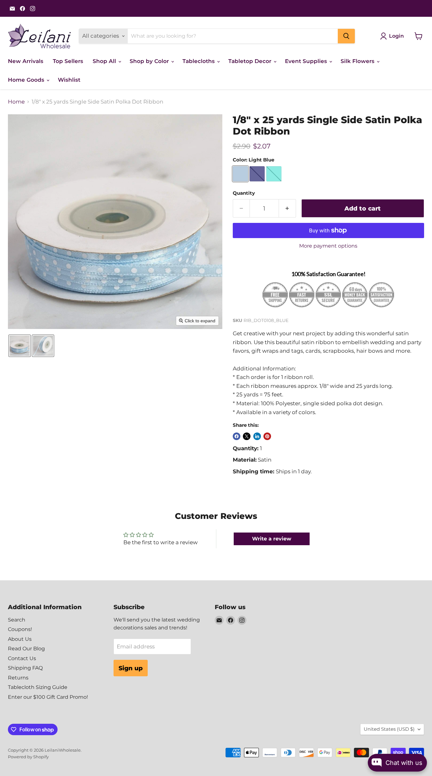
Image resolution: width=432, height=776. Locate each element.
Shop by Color (150, 61)
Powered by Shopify (28, 756)
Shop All (105, 61)
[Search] (346, 36)
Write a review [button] (271, 539)
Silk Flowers (358, 61)
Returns (18, 678)
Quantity (244, 193)
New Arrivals (25, 61)
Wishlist (69, 80)
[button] (19, 345)
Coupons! (20, 629)
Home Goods (27, 80)
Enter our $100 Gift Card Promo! (48, 697)
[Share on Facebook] (236, 436)
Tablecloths (199, 61)
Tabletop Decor (250, 61)
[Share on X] (246, 436)
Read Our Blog (26, 649)
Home (16, 102)
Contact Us (22, 658)
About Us (20, 639)
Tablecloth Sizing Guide (37, 687)
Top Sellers (68, 61)
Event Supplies (307, 61)
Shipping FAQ (25, 668)
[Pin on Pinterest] (267, 436)
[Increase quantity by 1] (287, 208)
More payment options (328, 246)
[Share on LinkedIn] (257, 436)
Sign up (131, 668)
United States (389, 729)
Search (16, 620)
